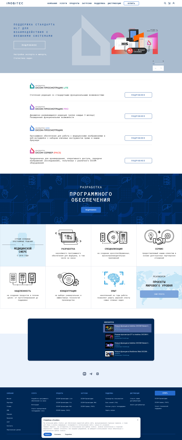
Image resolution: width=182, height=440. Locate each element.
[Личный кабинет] (173, 3)
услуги (33, 393)
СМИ (8, 410)
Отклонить (57, 434)
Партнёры (10, 402)
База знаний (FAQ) (111, 402)
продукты (59, 393)
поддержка (109, 393)
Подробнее (29, 45)
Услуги (63, 3)
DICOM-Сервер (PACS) (63, 410)
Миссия (9, 398)
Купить (131, 3)
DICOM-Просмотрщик (87, 398)
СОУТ (8, 422)
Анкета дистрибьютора (137, 404)
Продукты (74, 3)
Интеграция (35, 404)
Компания (52, 3)
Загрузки (87, 3)
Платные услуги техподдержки (115, 406)
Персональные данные (14, 430)
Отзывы (9, 406)
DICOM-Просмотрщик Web (64, 406)
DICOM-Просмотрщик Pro (64, 402)
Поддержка (99, 3)
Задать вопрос (110, 410)
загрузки (84, 393)
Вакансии (10, 418)
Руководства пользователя (114, 398)
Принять (47, 434)
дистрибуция (134, 393)
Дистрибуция (114, 3)
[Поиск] (165, 3)
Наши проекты (159, 294)
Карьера (9, 414)
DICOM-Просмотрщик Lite (64, 398)
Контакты (10, 426)
